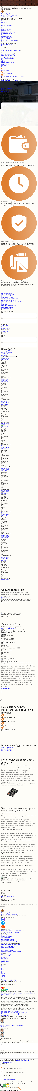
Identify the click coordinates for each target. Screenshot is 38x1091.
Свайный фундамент (8, 947)
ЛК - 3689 (4, 426)
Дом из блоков (6, 935)
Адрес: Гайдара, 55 (7, 70)
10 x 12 (3, 975)
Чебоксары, (19, 993)
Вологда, (33, 993)
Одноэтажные (5, 961)
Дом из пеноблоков (7, 939)
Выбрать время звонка (7, 1065)
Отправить (3, 1063)
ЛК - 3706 (4, 471)
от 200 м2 (4, 958)
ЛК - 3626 (4, 359)
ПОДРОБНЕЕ (5, 688)
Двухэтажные (5, 963)
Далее (2, 1050)
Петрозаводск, (6, 994)
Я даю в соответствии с (17, 1060)
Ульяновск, (26, 993)
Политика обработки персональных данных (15, 1012)
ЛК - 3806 (4, 538)
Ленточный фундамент (8, 946)
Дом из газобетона (7, 940)
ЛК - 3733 (4, 493)
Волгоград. (14, 994)
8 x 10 (3, 968)
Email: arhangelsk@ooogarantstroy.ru (13, 76)
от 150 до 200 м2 (6, 956)
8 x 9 (2, 967)
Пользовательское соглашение (11, 81)
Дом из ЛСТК (5, 938)
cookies (17, 1082)
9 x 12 (3, 972)
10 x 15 (3, 977)
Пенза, (12, 993)
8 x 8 (2, 965)
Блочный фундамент (8, 950)
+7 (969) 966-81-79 (7, 17)
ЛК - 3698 (4, 448)
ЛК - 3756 (4, 515)
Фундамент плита (7, 949)
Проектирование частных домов (11, 951)
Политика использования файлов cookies (14, 1014)
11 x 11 (3, 978)
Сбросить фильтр (6, 349)
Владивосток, (5, 993)
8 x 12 (3, 970)
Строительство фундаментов (10, 944)
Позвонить (3, 1026)
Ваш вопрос (4, 1045)
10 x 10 (3, 974)
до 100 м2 (4, 957)
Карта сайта (5, 1015)
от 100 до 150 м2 (6, 954)
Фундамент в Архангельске (10, 932)
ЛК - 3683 (4, 404)
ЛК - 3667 (4, 382)
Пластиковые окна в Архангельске (12, 931)
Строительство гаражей (9, 942)
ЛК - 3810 (4, 560)
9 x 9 (3, 971)
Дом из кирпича (6, 936)
